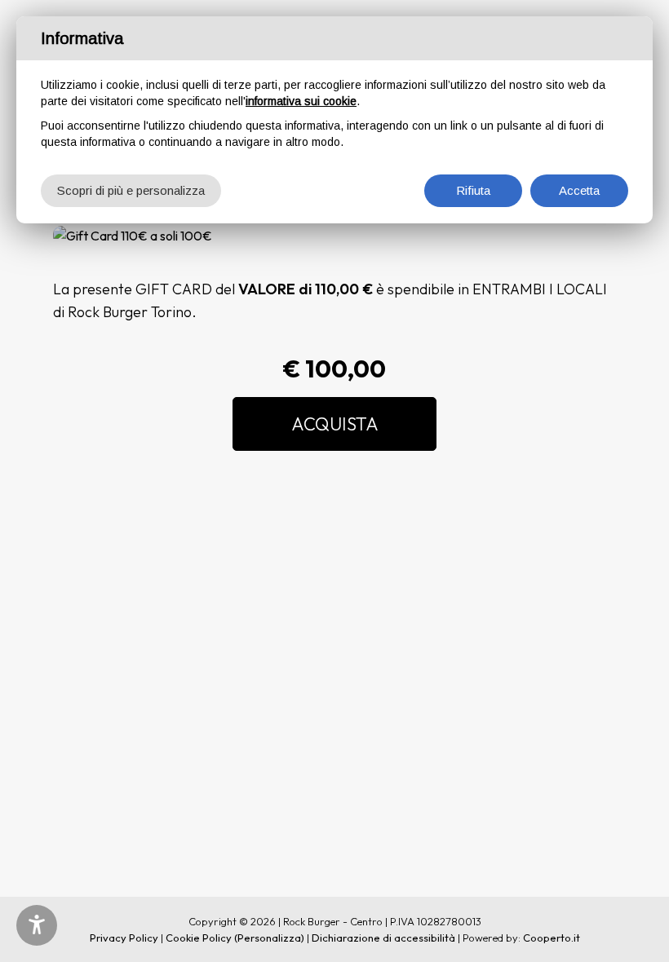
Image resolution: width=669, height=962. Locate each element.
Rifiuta (473, 190)
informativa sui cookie (301, 101)
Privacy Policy (124, 937)
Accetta (579, 190)
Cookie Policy (199, 937)
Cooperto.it (551, 937)
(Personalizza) (269, 937)
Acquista (335, 424)
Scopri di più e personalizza (131, 190)
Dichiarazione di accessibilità (383, 937)
